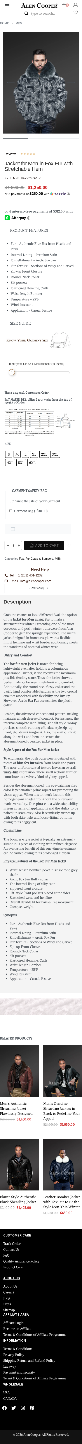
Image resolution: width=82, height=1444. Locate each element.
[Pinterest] (32, 1408)
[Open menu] (7, 5)
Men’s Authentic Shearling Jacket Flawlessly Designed (16, 1108)
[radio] (8, 454)
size (8, 444)
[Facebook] (4, 1408)
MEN (19, 23)
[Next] (71, 83)
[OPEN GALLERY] (41, 83)
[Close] (63, 13)
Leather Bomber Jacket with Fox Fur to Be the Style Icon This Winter (61, 1202)
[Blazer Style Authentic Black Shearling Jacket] (19, 1164)
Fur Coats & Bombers (39, 558)
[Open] (75, 12)
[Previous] (11, 83)
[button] (37, 193)
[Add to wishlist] (68, 545)
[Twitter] (13, 1408)
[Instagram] (23, 1408)
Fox (21, 558)
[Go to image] (15, 138)
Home (4, 23)
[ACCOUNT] (75, 4)
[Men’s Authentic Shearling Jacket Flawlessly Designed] (19, 1071)
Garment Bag (30, 511)
